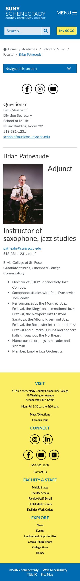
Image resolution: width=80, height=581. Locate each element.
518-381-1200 (40, 465)
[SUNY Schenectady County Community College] (33, 13)
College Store (40, 547)
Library (40, 553)
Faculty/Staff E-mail (40, 498)
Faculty (8, 54)
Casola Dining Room (40, 542)
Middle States (40, 487)
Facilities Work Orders (40, 510)
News (40, 525)
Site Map (47, 574)
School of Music (54, 49)
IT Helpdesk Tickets (40, 504)
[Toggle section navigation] (69, 68)
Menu (64, 12)
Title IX (32, 574)
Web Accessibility (55, 570)
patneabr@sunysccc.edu (22, 248)
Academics (29, 49)
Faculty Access (40, 493)
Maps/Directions (40, 414)
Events (40, 531)
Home (12, 49)
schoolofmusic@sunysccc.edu (26, 136)
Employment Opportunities (40, 536)
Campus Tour (40, 420)
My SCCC (66, 30)
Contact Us (40, 472)
